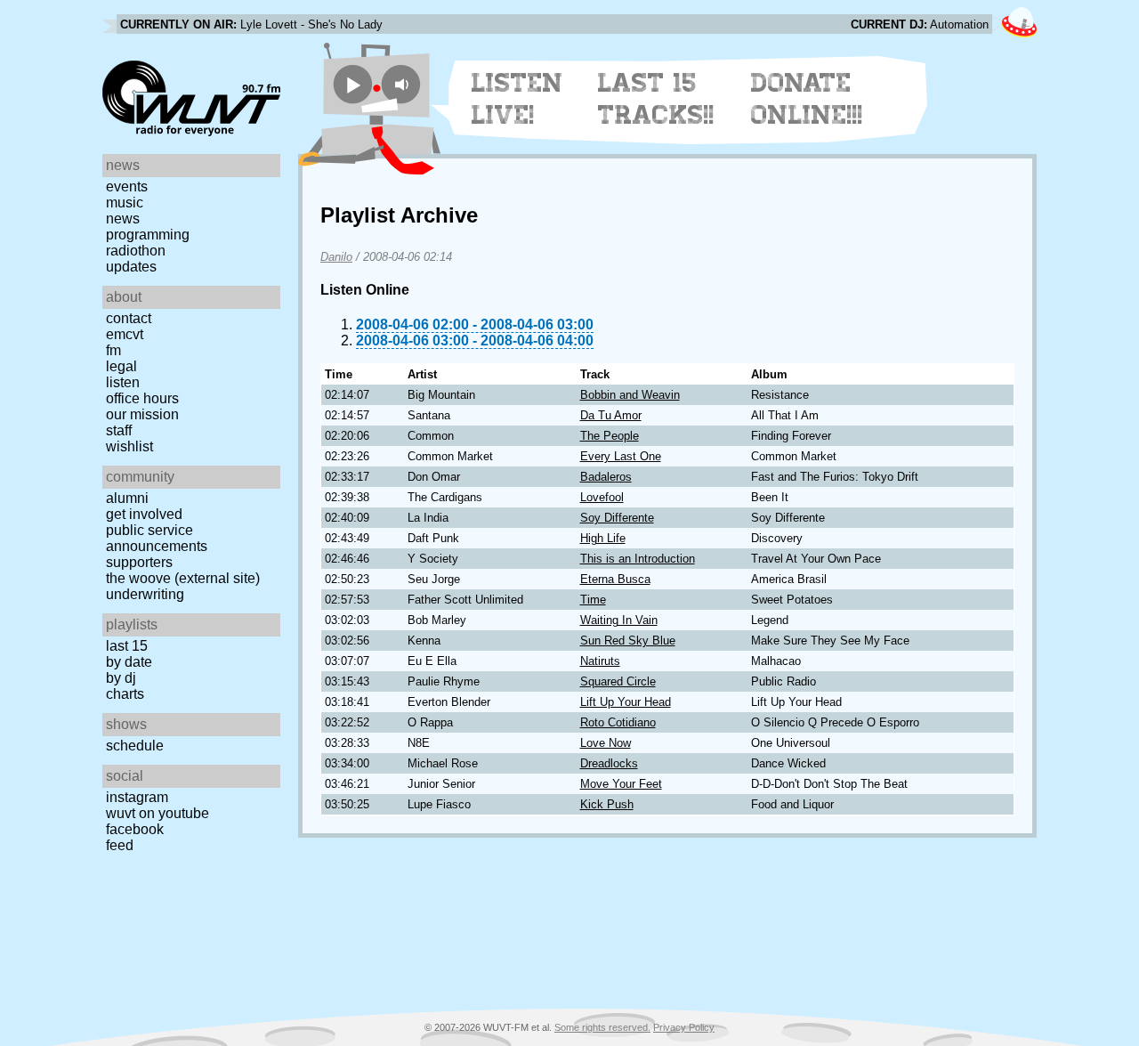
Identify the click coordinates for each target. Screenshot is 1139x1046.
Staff (119, 430)
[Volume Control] (404, 84)
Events (127, 186)
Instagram (137, 797)
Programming (148, 234)
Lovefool (602, 497)
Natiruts (600, 661)
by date (129, 661)
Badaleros (606, 476)
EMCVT (124, 334)
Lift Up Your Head (625, 702)
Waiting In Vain (619, 620)
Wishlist (129, 446)
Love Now (605, 743)
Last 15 (127, 645)
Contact (128, 318)
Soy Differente (617, 517)
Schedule (135, 745)
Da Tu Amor (611, 415)
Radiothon (136, 250)
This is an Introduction (637, 558)
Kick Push (607, 804)
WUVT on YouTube (157, 813)
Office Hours (142, 398)
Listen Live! (517, 99)
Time (593, 599)
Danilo (336, 257)
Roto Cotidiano (618, 722)
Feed (119, 845)
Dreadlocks (609, 763)
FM (113, 350)
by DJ (121, 677)
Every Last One (620, 456)
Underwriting (145, 594)
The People (609, 435)
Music (124, 202)
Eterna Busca (615, 579)
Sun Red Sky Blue (627, 640)
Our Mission (142, 414)
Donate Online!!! (807, 99)
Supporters (139, 562)
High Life (603, 538)
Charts (125, 693)
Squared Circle (618, 681)
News (123, 218)
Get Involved (144, 514)
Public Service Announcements (156, 538)
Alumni (127, 498)
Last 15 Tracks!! (656, 99)
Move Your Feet (621, 784)
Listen (123, 382)
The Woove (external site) (183, 578)
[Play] (353, 84)
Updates (131, 266)
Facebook (135, 829)
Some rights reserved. (602, 1027)
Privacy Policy (684, 1027)
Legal (121, 366)
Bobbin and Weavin (630, 394)
